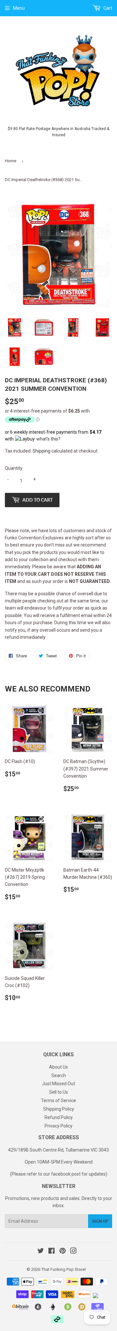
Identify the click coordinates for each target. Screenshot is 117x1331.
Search (58, 1075)
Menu (19, 8)
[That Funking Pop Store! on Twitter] (40, 1251)
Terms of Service (58, 1100)
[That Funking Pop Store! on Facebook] (51, 1251)
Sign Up (100, 1221)
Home (10, 160)
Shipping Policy (58, 1109)
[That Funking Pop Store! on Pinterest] (62, 1251)
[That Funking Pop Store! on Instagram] (73, 1251)
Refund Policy (59, 1117)
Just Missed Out (58, 1083)
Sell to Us (58, 1092)
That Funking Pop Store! (63, 1269)
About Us (58, 1067)
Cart (107, 8)
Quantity (13, 468)
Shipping (41, 451)
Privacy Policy (58, 1125)
